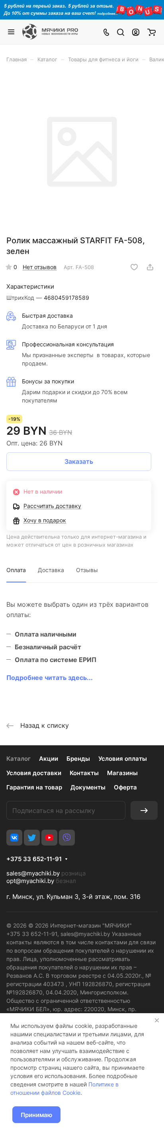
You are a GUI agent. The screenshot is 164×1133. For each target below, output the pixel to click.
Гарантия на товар (34, 787)
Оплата (16, 569)
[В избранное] (134, 267)
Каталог (18, 758)
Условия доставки (33, 773)
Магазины (122, 773)
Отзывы (87, 569)
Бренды (78, 758)
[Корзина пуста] (151, 32)
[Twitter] (32, 838)
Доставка (51, 569)
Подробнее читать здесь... (49, 678)
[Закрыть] (157, 1020)
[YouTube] (49, 838)
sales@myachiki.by (33, 873)
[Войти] (135, 32)
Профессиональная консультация (68, 344)
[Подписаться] (144, 810)
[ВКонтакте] (14, 838)
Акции (48, 758)
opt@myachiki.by (30, 881)
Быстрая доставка (47, 315)
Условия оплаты (122, 758)
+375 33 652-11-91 (34, 859)
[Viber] (67, 838)
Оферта (125, 787)
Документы (87, 787)
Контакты (84, 773)
